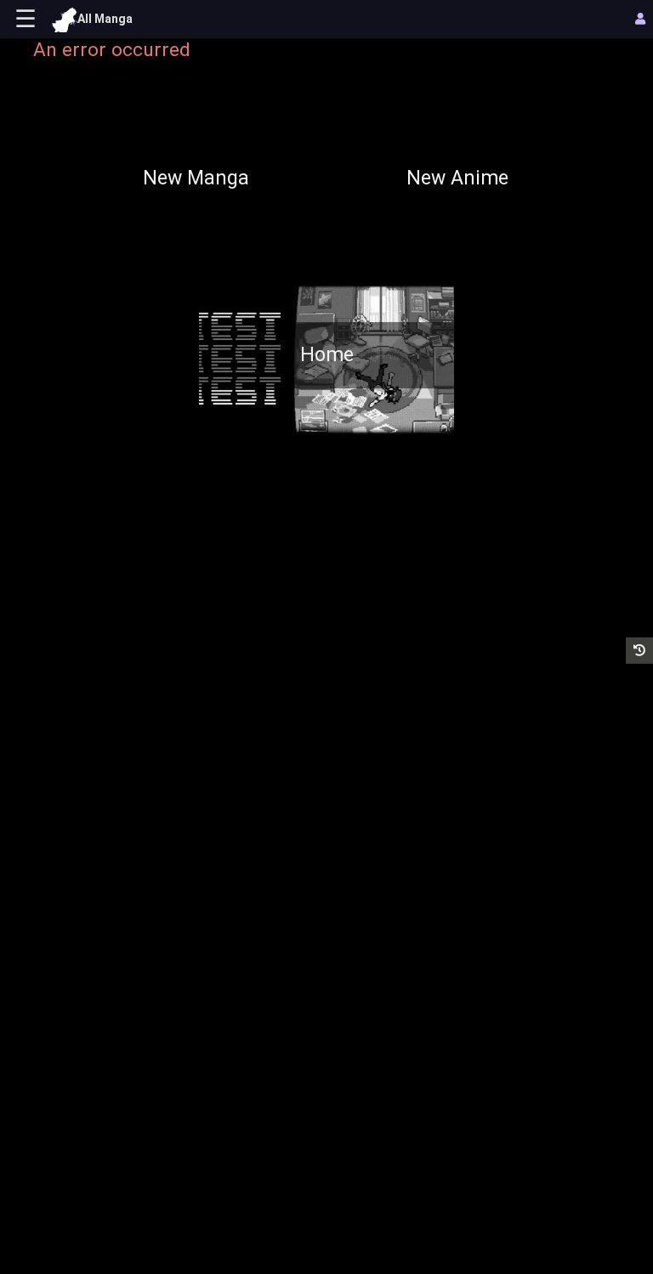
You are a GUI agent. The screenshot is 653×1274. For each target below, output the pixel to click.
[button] (639, 650)
